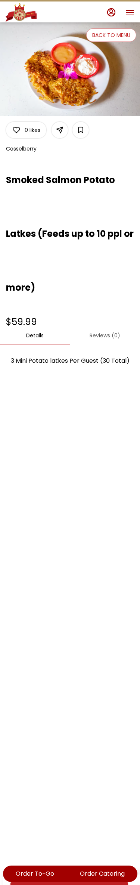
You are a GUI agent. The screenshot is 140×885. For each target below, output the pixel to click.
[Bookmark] (80, 130)
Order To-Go (35, 873)
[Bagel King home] (39, 12)
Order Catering (102, 873)
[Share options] (60, 130)
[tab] (35, 335)
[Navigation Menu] (130, 12)
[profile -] (111, 12)
